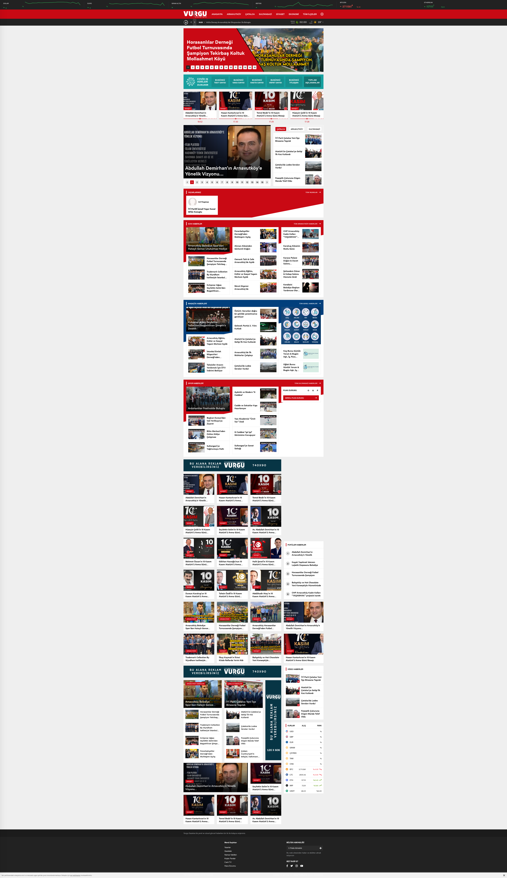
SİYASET (280, 14)
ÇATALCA (250, 14)
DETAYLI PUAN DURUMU (294, 398)
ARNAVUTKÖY (234, 14)
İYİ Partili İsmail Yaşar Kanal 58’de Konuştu (201, 210)
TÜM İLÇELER (310, 14)
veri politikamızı (75, 875)
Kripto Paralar (230, 858)
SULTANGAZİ (265, 14)
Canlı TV (227, 862)
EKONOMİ (294, 14)
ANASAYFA (217, 14)
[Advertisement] (303, 499)
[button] (188, 67)
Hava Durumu (230, 865)
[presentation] (191, 22)
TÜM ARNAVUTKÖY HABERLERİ (305, 224)
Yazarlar (227, 847)
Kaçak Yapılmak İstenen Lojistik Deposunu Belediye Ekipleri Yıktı (234, 22)
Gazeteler (228, 851)
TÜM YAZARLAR (311, 192)
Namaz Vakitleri (230, 854)
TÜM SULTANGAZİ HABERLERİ (306, 383)
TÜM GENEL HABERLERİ (308, 303)
